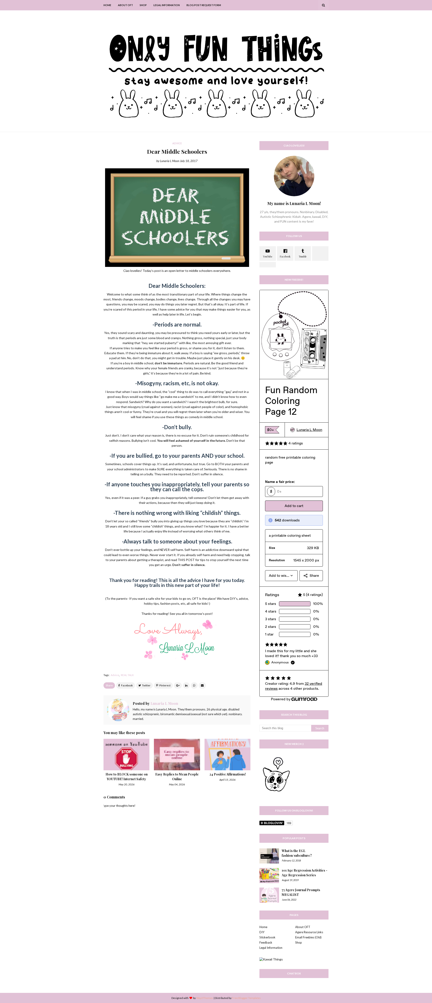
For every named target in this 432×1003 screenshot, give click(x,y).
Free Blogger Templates (246, 998)
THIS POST (186, 560)
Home (263, 927)
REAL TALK (127, 675)
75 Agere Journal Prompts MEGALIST (301, 892)
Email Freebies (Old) (308, 937)
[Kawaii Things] (271, 959)
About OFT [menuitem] (125, 5)
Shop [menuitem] (143, 5)
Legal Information (270, 947)
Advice (115, 675)
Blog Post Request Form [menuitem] (204, 5)
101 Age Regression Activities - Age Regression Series (304, 872)
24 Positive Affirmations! (227, 774)
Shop (298, 942)
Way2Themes (204, 998)
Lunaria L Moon (169, 161)
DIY (261, 932)
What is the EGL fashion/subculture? (297, 853)
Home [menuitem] (107, 5)
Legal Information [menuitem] (166, 5)
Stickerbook (267, 937)
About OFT (302, 927)
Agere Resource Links (309, 932)
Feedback (265, 942)
